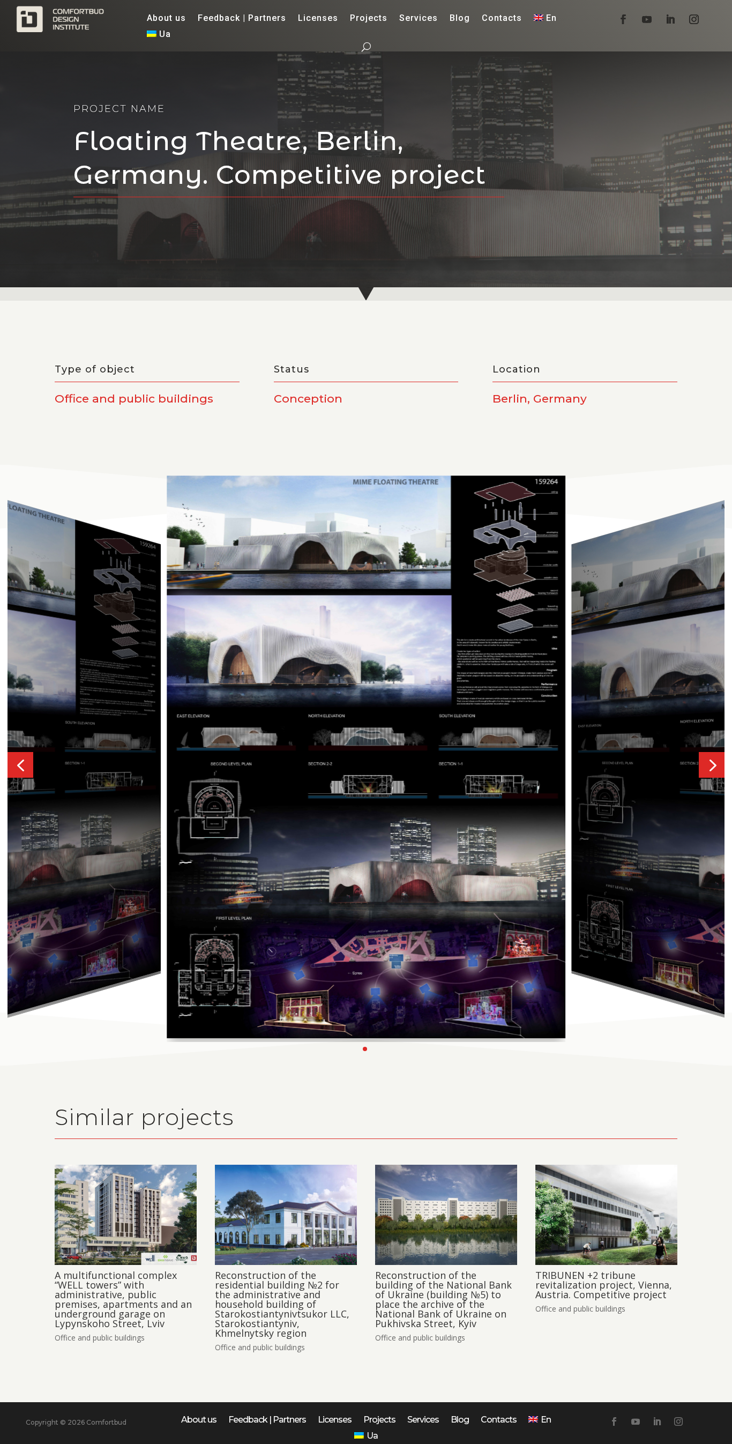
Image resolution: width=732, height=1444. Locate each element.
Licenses (318, 18)
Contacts (502, 18)
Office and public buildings (100, 1338)
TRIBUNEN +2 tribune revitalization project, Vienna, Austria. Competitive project (603, 1285)
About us (166, 18)
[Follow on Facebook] (623, 19)
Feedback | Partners (242, 18)
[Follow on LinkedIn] (670, 19)
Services (418, 18)
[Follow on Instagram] (694, 19)
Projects (368, 18)
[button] (20, 765)
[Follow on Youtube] (646, 19)
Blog (460, 18)
